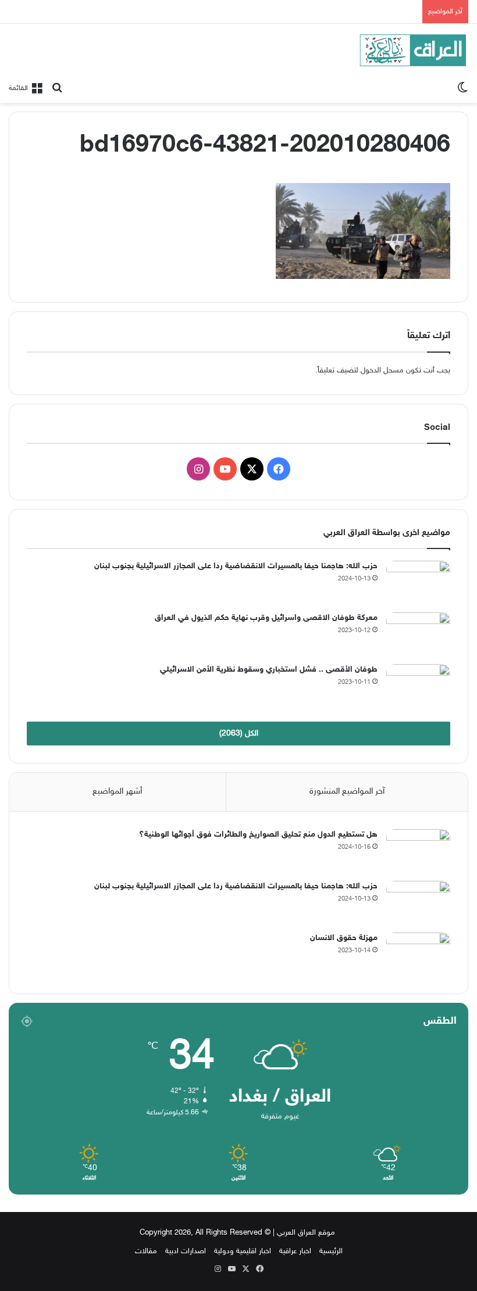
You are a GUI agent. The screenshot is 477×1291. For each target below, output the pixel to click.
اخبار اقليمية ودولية (242, 1251)
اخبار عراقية (295, 1251)
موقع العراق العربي (306, 1233)
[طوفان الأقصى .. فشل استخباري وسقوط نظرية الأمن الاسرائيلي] (418, 686)
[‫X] (252, 468)
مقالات (146, 1251)
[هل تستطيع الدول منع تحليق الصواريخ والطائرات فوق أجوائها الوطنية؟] (418, 851)
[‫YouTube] (225, 468)
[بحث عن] (57, 88)
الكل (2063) (238, 733)
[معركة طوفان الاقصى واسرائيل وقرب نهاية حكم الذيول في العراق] (418, 634)
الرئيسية (331, 1251)
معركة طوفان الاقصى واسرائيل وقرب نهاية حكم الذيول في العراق (266, 618)
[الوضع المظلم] (462, 88)
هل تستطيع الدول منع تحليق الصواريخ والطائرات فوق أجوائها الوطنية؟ (258, 835)
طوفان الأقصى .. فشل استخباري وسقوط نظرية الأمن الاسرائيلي (269, 670)
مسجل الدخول (382, 370)
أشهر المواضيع (117, 792)
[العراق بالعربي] (413, 50)
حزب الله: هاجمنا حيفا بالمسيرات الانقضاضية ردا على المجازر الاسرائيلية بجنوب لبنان (236, 566)
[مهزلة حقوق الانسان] (418, 954)
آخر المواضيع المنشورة (347, 792)
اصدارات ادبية (185, 1251)
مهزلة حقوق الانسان (344, 938)
